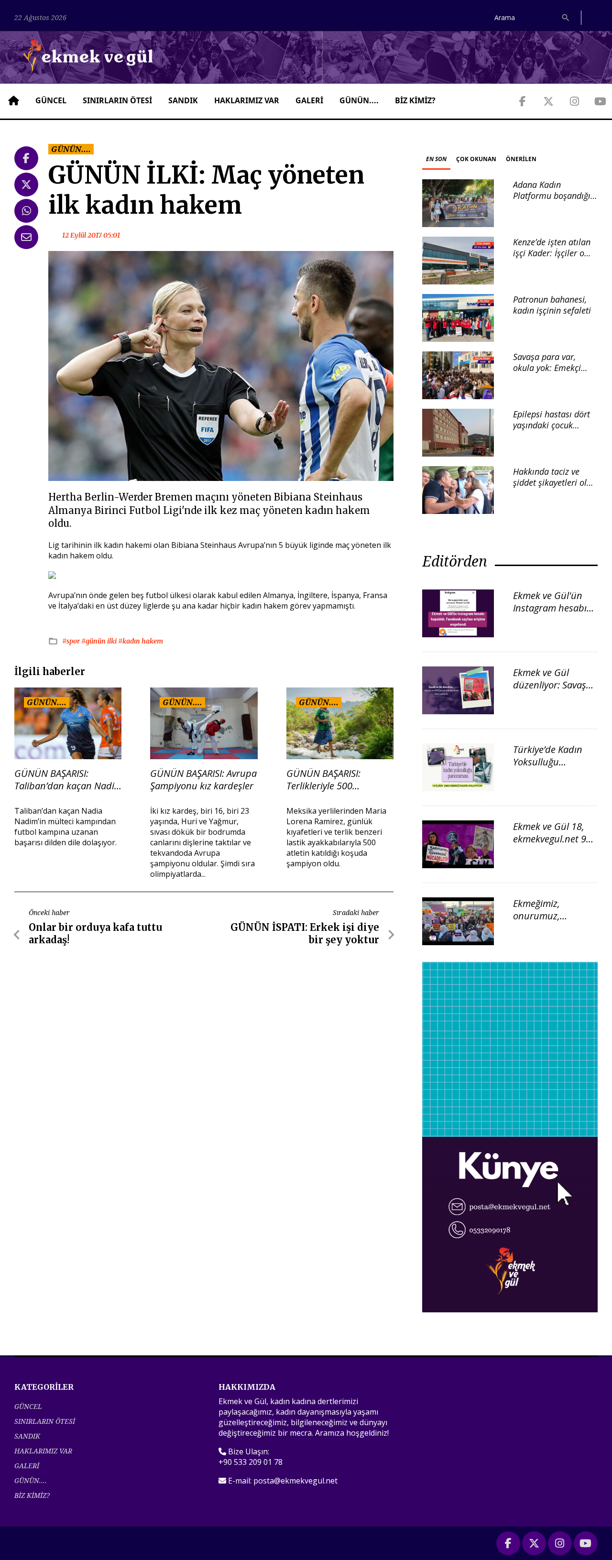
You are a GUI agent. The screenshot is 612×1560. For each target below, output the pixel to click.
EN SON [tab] (436, 159)
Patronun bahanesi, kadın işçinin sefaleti (552, 305)
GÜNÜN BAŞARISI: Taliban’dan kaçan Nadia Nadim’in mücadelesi (67, 779)
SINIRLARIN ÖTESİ (117, 100)
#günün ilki (99, 641)
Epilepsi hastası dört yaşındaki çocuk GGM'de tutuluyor (551, 425)
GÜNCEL (50, 100)
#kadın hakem (140, 641)
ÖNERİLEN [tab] (521, 159)
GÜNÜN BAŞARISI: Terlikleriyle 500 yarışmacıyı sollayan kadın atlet (328, 779)
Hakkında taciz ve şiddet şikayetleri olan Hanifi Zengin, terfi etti (554, 488)
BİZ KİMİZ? (415, 100)
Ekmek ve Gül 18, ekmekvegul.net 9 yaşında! (549, 839)
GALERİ (309, 100)
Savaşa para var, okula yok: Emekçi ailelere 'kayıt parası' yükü (552, 373)
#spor (71, 641)
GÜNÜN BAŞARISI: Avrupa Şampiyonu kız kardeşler (203, 779)
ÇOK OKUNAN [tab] (476, 159)
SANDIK (183, 100)
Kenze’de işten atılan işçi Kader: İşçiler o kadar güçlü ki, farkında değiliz (551, 258)
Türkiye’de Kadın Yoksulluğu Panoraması (547, 762)
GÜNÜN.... (359, 100)
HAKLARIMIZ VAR (246, 100)
